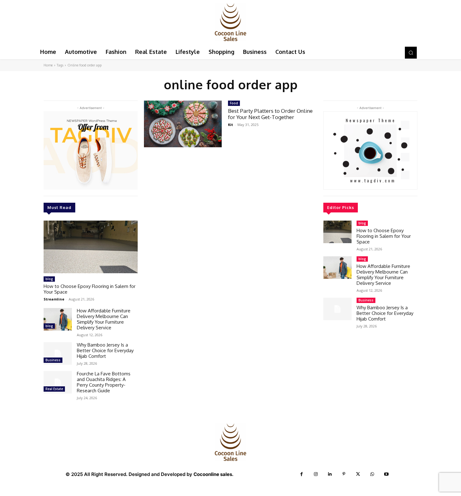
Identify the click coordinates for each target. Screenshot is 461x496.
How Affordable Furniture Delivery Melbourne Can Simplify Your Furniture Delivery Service (103, 319)
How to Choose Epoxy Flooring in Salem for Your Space (89, 289)
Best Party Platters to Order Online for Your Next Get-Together (270, 113)
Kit (230, 124)
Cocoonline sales (212, 474)
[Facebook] (301, 474)
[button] (411, 53)
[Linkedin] (329, 474)
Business (53, 360)
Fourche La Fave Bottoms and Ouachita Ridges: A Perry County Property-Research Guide (103, 382)
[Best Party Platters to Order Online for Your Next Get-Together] (183, 124)
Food (234, 103)
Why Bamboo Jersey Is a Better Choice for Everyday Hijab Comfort (105, 350)
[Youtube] (386, 474)
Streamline (54, 299)
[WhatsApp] (372, 474)
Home (48, 65)
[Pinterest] (343, 474)
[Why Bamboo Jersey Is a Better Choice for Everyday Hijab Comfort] (58, 353)
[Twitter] (357, 474)
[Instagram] (315, 474)
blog (49, 279)
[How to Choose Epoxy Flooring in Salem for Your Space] (91, 247)
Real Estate (54, 389)
